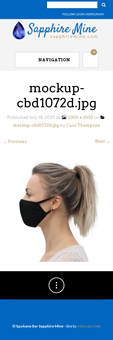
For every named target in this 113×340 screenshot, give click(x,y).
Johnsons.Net (89, 326)
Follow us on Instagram (83, 14)
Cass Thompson (83, 125)
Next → (102, 141)
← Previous (15, 141)
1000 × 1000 (79, 117)
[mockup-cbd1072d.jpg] (56, 208)
